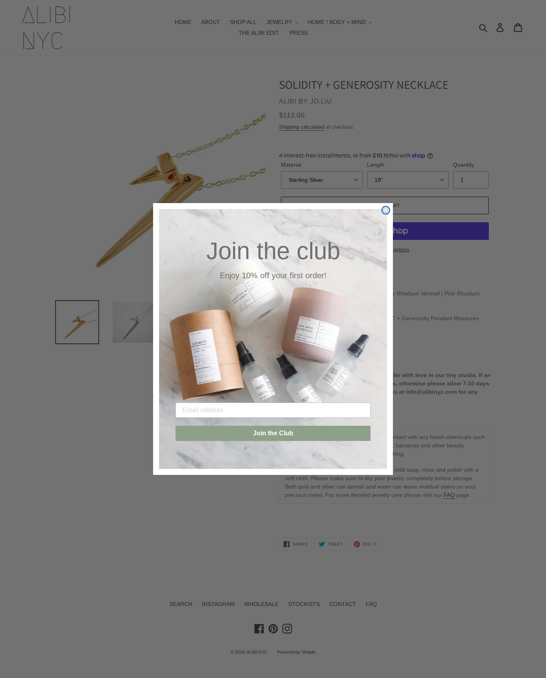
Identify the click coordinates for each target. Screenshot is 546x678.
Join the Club (273, 433)
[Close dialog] (386, 210)
